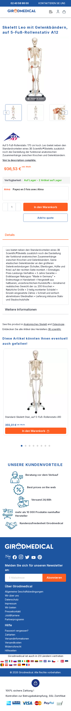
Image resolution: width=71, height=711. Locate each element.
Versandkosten (13, 642)
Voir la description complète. (19, 160)
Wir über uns (12, 595)
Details (10, 235)
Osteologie (58, 324)
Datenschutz (11, 599)
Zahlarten (10, 634)
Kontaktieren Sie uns (51, 3)
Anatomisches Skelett (35, 324)
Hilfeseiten (11, 650)
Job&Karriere (12, 615)
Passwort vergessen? (16, 630)
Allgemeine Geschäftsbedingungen (24, 591)
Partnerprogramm (14, 619)
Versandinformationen (17, 638)
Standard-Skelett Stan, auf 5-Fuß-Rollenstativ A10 (33, 416)
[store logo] (22, 12)
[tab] (35, 236)
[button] (22, 446)
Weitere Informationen (21, 309)
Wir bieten (10, 607)
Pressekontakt (13, 611)
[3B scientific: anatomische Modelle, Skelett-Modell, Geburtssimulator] (35, 137)
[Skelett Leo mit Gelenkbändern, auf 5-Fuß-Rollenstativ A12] (13, 112)
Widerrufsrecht (13, 646)
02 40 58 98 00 (20, 3)
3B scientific (54, 329)
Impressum (11, 603)
